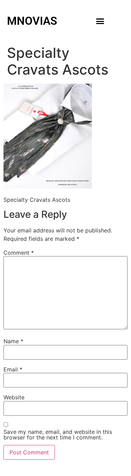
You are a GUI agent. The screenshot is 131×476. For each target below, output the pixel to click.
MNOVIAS (32, 21)
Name (13, 341)
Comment (18, 252)
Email (12, 369)
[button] (100, 21)
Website (13, 397)
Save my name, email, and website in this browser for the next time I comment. (57, 434)
